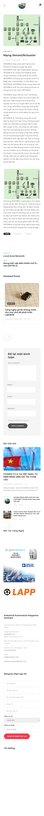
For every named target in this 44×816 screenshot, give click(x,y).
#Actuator (17, 234)
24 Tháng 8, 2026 (16, 484)
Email (9, 396)
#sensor (28, 234)
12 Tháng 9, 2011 (15, 60)
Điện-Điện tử (7, 51)
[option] (22, 302)
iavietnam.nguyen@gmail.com (15, 661)
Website (11, 408)
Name (10, 385)
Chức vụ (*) (8, 716)
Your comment (14, 363)
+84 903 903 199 (10, 650)
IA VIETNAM (7, 484)
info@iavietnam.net (11, 657)
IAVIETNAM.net (9, 634)
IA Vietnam (6, 60)
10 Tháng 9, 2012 (17, 319)
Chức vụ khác (9, 725)
